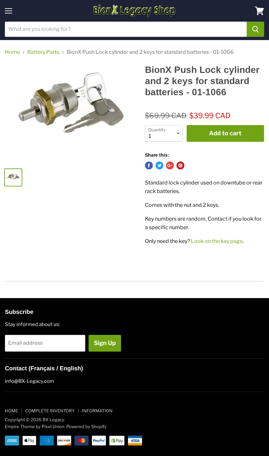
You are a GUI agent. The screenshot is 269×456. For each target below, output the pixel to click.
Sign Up (105, 342)
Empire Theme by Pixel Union (34, 426)
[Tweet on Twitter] (159, 165)
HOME (11, 410)
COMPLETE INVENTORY (50, 410)
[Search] (255, 29)
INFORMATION (97, 410)
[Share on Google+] (170, 165)
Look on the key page (217, 241)
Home (12, 52)
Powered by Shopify (86, 426)
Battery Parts (43, 52)
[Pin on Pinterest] (180, 165)
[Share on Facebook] (149, 165)
